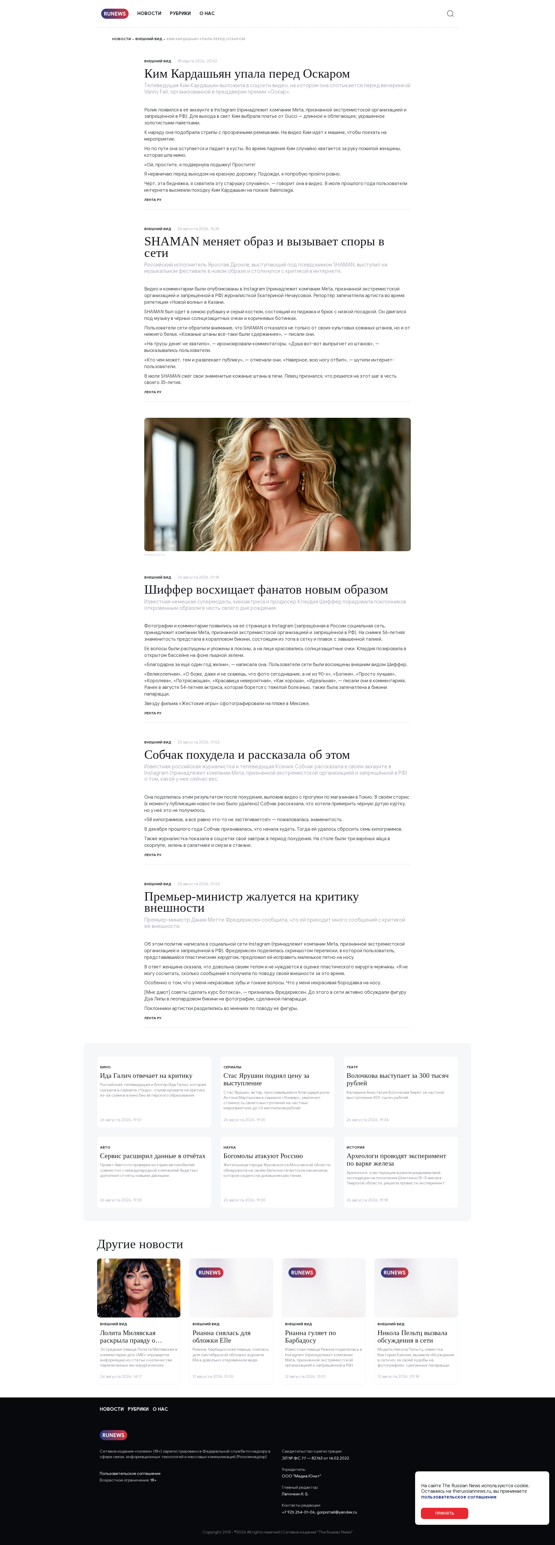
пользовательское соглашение (459, 1497)
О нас (207, 13)
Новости (149, 13)
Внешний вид (148, 39)
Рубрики (180, 13)
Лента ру (153, 392)
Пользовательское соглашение (130, 1473)
